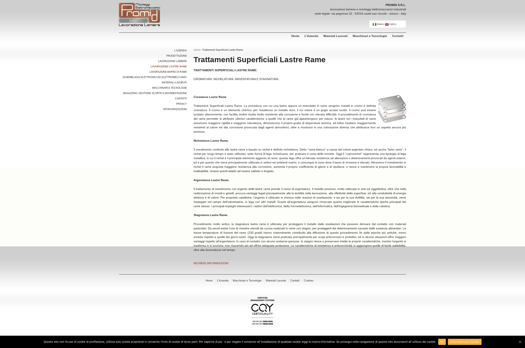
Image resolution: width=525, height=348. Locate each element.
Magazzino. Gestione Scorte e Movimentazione (155, 93)
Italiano (380, 24)
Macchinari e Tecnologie (370, 36)
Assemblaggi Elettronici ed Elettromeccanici (154, 77)
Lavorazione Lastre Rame (169, 66)
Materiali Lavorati (335, 36)
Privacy (181, 103)
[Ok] (520, 342)
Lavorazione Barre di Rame (168, 71)
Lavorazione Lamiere (172, 61)
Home (295, 36)
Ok (442, 341)
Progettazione (176, 55)
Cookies (309, 280)
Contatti (397, 36)
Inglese (392, 24)
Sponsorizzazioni (175, 109)
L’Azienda (311, 36)
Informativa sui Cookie (464, 341)
